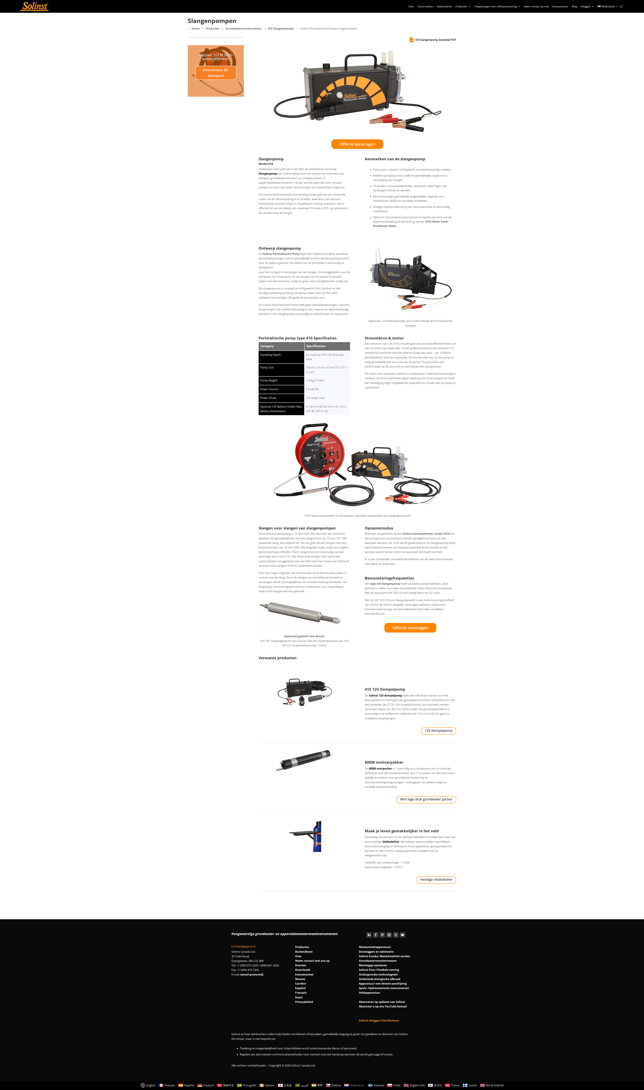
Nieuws (300, 979)
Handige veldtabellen (436, 879)
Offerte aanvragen (357, 144)
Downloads (302, 970)
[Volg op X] (395, 935)
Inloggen (586, 6)
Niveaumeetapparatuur (375, 947)
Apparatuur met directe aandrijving (383, 983)
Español (300, 988)
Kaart (299, 997)
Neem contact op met (536, 6)
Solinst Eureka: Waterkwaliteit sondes (384, 956)
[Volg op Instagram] (389, 935)
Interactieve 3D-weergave (216, 73)
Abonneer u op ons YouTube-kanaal (383, 1006)
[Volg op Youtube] (402, 935)
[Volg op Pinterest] (382, 935)
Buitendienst (444, 6)
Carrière (300, 983)
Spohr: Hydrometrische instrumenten (384, 988)
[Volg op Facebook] (375, 935)
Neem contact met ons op (312, 961)
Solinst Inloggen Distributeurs (379, 1020)
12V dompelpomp (438, 730)
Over (411, 6)
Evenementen (560, 6)
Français (301, 992)
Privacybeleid (304, 1002)
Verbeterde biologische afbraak (379, 979)
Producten (461, 6)
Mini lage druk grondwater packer (426, 799)
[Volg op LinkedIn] (369, 935)
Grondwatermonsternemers (378, 961)
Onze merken (425, 6)
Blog (574, 6)
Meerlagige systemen (373, 965)
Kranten (300, 965)
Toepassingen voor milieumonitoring (495, 6)
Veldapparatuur (369, 992)
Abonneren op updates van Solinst (382, 1002)
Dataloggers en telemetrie (376, 952)
